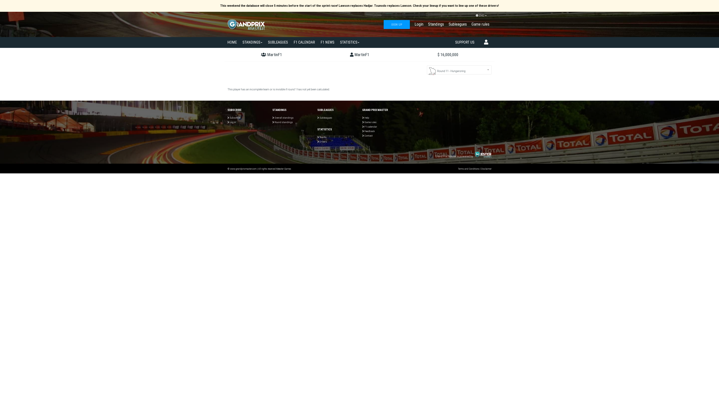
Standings (436, 24)
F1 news (327, 42)
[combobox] (459, 69)
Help (366, 117)
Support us (464, 42)
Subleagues (458, 24)
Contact (368, 135)
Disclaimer (486, 169)
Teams (323, 137)
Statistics (348, 42)
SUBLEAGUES (278, 42)
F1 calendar (304, 42)
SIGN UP (396, 24)
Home (232, 42)
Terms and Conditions (469, 169)
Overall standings (284, 117)
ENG (481, 15)
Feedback (369, 131)
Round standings (283, 122)
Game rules (480, 24)
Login (419, 24)
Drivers (323, 141)
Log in (233, 122)
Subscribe (235, 117)
